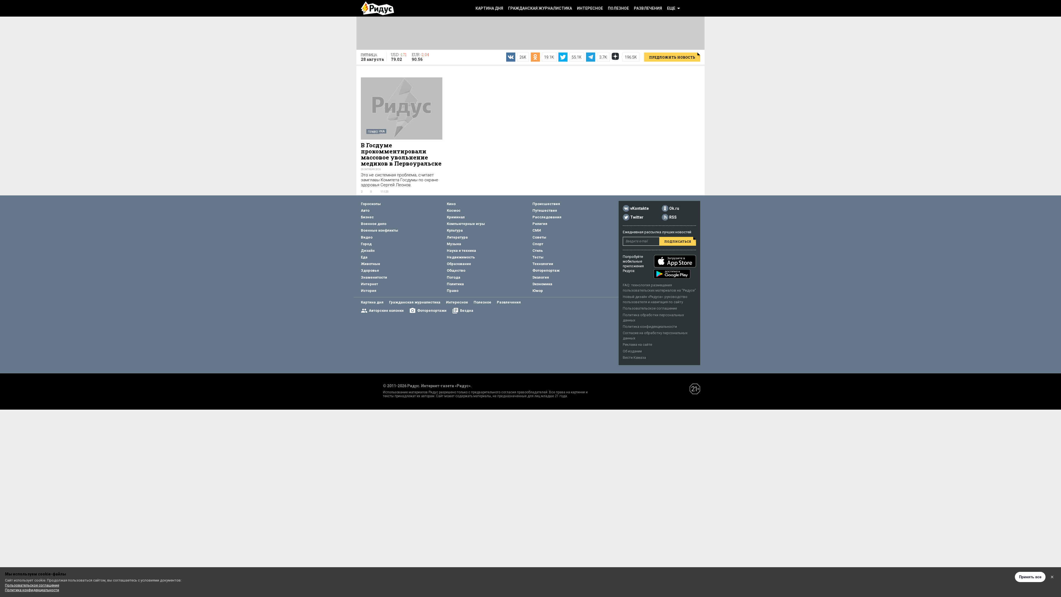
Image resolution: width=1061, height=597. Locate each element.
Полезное (618, 8)
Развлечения (648, 8)
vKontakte (639, 208)
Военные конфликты (379, 230)
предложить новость (672, 57)
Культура (455, 230)
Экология (540, 277)
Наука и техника (461, 250)
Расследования (546, 217)
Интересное (590, 8)
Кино (451, 204)
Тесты (537, 257)
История (368, 291)
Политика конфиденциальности (650, 326)
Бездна (466, 310)
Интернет (369, 284)
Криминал (456, 217)
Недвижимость (461, 257)
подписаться (677, 241)
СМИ (536, 230)
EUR (420, 57)
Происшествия (546, 204)
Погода (453, 277)
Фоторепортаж (546, 270)
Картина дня (489, 8)
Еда (364, 257)
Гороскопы (371, 204)
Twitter (637, 217)
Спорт (537, 244)
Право (373, 132)
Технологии (542, 264)
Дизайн (368, 250)
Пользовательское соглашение (650, 308)
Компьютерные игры (466, 224)
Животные (370, 264)
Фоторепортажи (432, 310)
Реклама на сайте (637, 344)
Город (366, 244)
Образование (459, 264)
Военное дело (373, 224)
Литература (457, 237)
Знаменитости (374, 277)
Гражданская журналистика (540, 8)
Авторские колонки (386, 310)
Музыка (454, 244)
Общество (456, 270)
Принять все (1030, 577)
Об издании (632, 351)
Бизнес (367, 217)
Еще (671, 8)
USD (398, 57)
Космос (454, 210)
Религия (539, 224)
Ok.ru (674, 208)
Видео (366, 237)
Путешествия (544, 210)
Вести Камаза (634, 357)
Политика (455, 284)
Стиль (537, 250)
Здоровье (370, 270)
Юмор (537, 291)
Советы (539, 237)
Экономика (542, 284)
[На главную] (377, 8)
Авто (365, 210)
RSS (673, 217)
